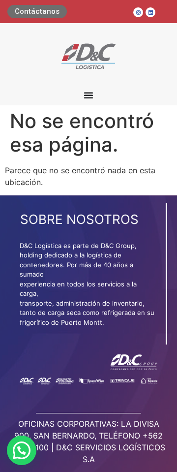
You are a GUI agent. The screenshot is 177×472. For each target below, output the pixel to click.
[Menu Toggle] (88, 95)
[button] (21, 450)
